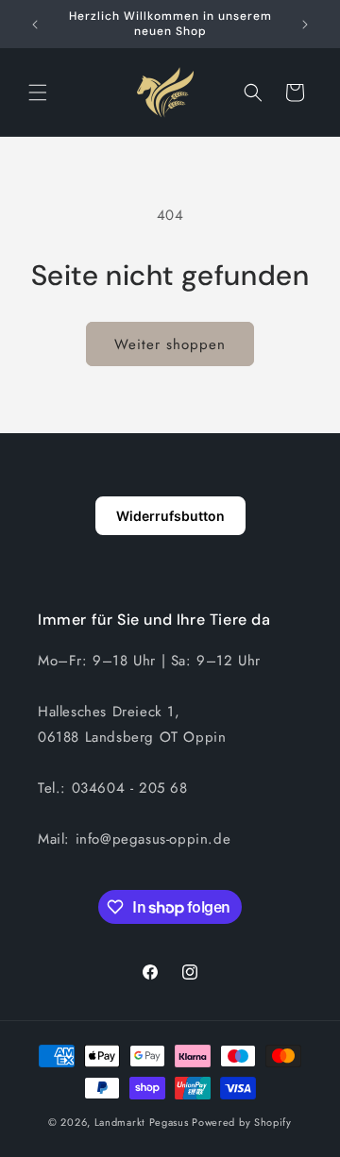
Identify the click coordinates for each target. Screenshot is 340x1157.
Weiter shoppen (170, 344)
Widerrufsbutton (170, 516)
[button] (38, 92)
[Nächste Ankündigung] (305, 24)
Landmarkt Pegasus (141, 1122)
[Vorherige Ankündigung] (35, 24)
